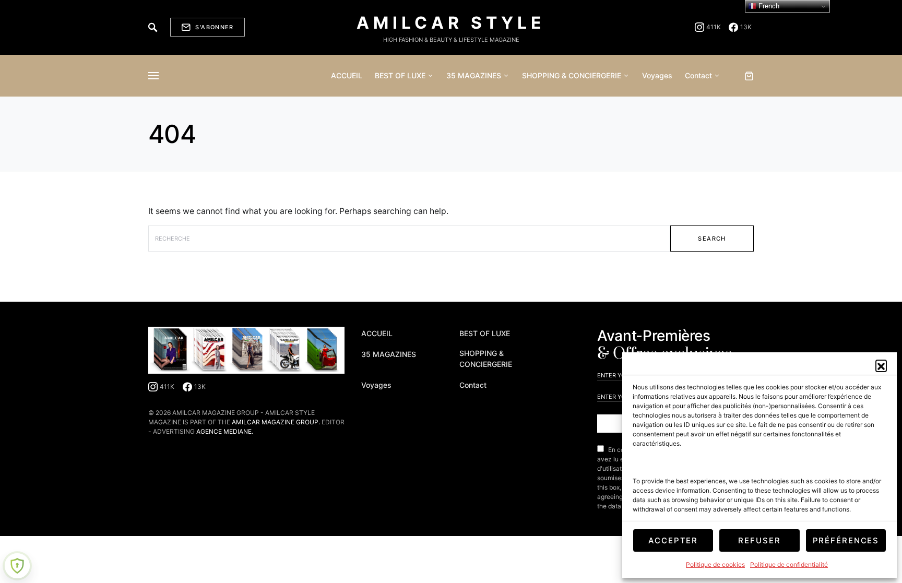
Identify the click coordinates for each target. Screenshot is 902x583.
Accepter (673, 540)
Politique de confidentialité (789, 564)
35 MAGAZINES (388, 354)
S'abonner (214, 27)
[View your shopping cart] (749, 75)
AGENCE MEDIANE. (224, 431)
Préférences (846, 540)
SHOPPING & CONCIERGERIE (485, 358)
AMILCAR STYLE (451, 23)
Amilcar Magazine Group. (276, 422)
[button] (881, 365)
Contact (472, 384)
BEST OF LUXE (484, 333)
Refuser (759, 540)
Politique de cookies (715, 564)
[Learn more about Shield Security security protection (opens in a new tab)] (17, 565)
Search (712, 238)
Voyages (376, 384)
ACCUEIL (377, 333)
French (767, 6)
